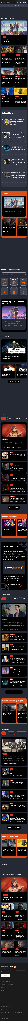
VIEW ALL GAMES (14, 507)
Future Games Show (16, 5)
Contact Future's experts (7, 984)
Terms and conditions (6, 981)
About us (3, 1000)
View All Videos (14, 381)
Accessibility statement (6, 993)
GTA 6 (9, 5)
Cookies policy (4, 990)
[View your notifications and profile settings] (23, 2)
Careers (3, 997)
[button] (26, 2)
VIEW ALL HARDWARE (14, 827)
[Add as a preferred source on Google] (5, 975)
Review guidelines (5, 1006)
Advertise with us (5, 1003)
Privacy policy (4, 987)
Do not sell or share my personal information (11, 1012)
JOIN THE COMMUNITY (14, 584)
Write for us (4, 1009)
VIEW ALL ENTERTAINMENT (14, 692)
